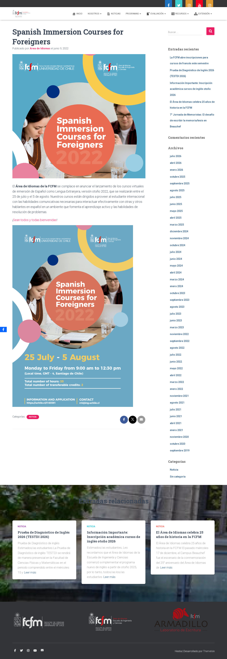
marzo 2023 (177, 327)
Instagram (28, 651)
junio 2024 (176, 258)
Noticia (33, 417)
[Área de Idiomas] (21, 13)
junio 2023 (176, 320)
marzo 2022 (177, 382)
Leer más (30, 572)
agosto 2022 (177, 347)
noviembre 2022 (179, 334)
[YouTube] (199, 5)
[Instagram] (189, 5)
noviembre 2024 (179, 238)
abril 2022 (175, 375)
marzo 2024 (177, 279)
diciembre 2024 (179, 231)
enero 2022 (176, 389)
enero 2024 (176, 286)
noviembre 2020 (179, 436)
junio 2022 (176, 361)
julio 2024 (175, 252)
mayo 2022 (176, 368)
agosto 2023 (177, 306)
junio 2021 (176, 416)
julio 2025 (175, 197)
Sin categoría (178, 476)
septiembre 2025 (179, 183)
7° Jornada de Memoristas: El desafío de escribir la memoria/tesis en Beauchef (192, 120)
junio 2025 (176, 204)
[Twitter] (178, 5)
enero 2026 (176, 169)
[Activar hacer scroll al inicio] (220, 651)
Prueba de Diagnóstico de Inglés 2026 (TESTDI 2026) (44, 534)
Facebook (15, 651)
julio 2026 (175, 156)
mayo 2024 (176, 265)
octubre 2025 (177, 176)
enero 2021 (176, 430)
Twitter (21, 651)
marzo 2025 (177, 224)
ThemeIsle (209, 651)
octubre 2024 (177, 245)
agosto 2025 (177, 190)
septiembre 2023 (179, 299)
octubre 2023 (177, 293)
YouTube (35, 651)
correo (42, 650)
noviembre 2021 (179, 395)
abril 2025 (175, 217)
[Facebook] (168, 5)
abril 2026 (175, 162)
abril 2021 (175, 423)
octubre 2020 (177, 443)
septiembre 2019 (179, 450)
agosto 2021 (177, 402)
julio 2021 (175, 409)
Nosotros (94, 13)
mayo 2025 (176, 211)
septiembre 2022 (179, 341)
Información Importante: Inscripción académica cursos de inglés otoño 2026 (191, 89)
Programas (132, 13)
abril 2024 (175, 272)
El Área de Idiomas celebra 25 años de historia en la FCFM (179, 534)
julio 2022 (175, 354)
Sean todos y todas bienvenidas (35, 220)
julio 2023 (175, 313)
